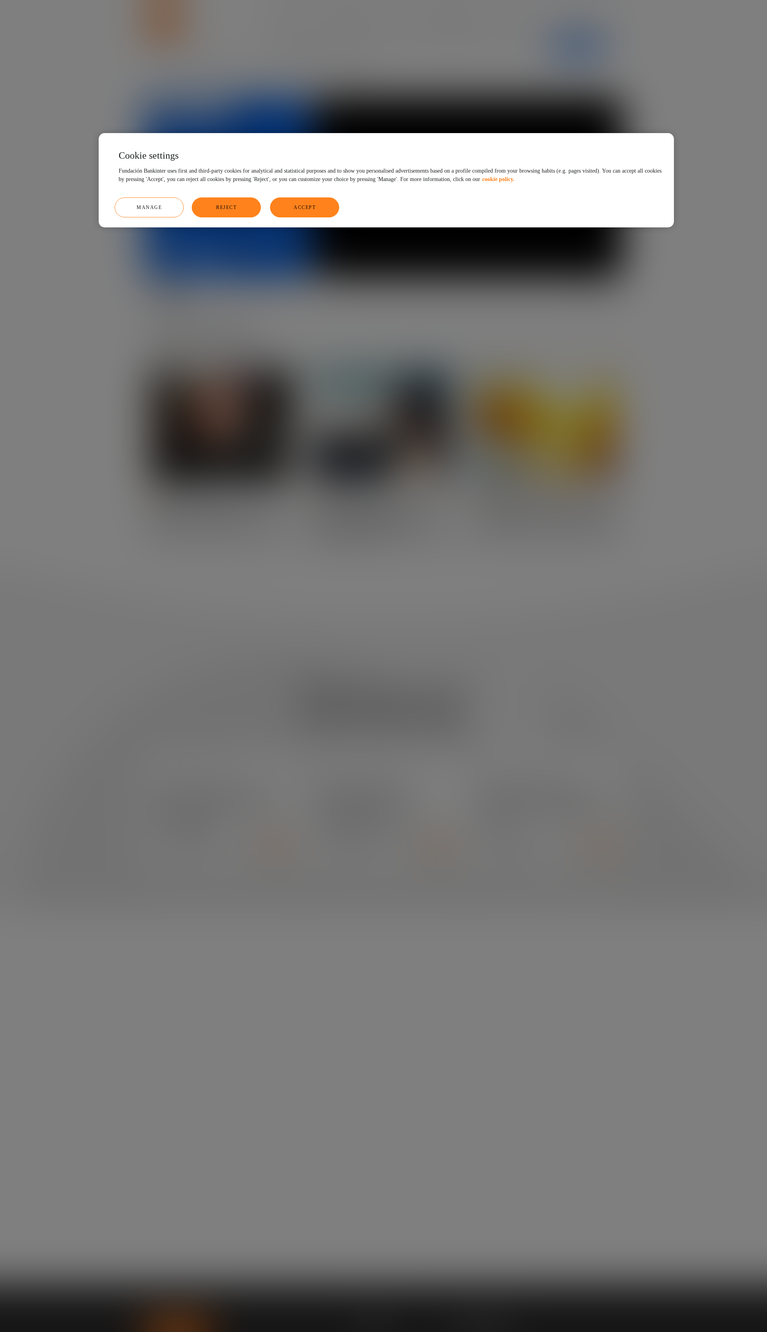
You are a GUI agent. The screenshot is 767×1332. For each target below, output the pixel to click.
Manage (149, 207)
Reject (226, 207)
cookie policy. (498, 179)
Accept (305, 207)
